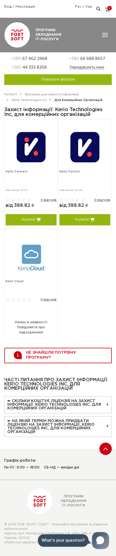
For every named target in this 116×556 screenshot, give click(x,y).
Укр (88, 6)
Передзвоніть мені (87, 67)
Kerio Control (69, 172)
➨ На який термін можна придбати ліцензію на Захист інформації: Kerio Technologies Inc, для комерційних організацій (51, 426)
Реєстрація (25, 6)
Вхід (8, 6)
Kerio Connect (17, 172)
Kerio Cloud (14, 281)
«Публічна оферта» (20, 542)
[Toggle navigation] (105, 35)
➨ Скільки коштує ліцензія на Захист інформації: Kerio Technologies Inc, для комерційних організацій (54, 404)
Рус (78, 6)
